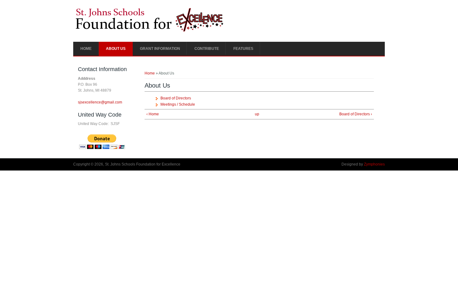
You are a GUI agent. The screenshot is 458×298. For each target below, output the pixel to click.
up (257, 114)
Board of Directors (175, 98)
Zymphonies (374, 164)
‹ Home (152, 114)
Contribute (206, 48)
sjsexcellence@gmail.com (100, 102)
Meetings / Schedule (177, 104)
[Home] (150, 31)
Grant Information (160, 48)
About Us (116, 48)
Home (86, 48)
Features (243, 48)
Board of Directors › (355, 114)
